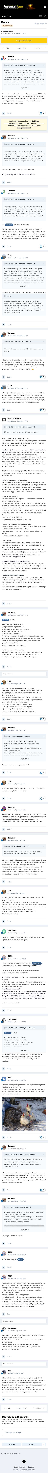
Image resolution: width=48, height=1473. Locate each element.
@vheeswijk (37, 963)
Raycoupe (12, 930)
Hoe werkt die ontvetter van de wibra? (16, 561)
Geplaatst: (18, 59)
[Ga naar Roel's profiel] (4, 1079)
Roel (9, 1077)
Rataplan (29, 65)
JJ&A (10, 956)
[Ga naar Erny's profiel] (4, 256)
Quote (9, 113)
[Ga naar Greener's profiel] (4, 192)
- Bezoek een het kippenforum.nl (13, 556)
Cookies (31, 1467)
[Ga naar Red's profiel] (4, 1372)
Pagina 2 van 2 (22, 48)
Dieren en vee (20, 33)
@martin (5, 619)
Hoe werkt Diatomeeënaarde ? (13, 575)
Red (9, 1371)
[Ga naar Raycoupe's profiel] (4, 931)
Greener (11, 191)
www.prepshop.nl (24, 128)
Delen (12, 1444)
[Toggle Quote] (5, 65)
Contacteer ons (20, 1467)
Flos (9, 681)
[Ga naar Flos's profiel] (4, 682)
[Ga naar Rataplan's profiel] (4, 137)
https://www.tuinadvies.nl (10, 977)
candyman (12, 1019)
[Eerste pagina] (2, 48)
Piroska (11, 57)
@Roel (20, 1259)
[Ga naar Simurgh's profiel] (4, 808)
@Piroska (9, 224)
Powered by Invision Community (24, 1470)
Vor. (7, 48)
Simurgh (11, 807)
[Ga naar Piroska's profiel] (4, 58)
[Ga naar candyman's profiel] (4, 1020)
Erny (10, 255)
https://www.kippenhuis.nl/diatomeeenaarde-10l (18, 174)
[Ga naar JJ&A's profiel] (4, 957)
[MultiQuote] (3, 113)
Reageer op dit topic (24, 40)
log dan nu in (20, 1421)
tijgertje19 (9, 31)
